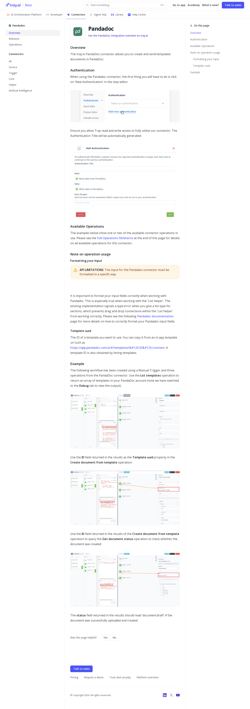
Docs (28, 5)
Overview (195, 33)
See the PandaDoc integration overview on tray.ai (118, 35)
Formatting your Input (206, 59)
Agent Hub (100, 14)
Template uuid (201, 65)
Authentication (198, 39)
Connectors (78, 14)
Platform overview (147, 677)
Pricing (74, 677)
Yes (105, 637)
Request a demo (94, 677)
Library (119, 14)
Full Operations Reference (115, 238)
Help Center (139, 14)
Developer (56, 14)
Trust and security (120, 677)
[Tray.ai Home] (13, 5)
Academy (194, 5)
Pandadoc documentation (155, 316)
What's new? (210, 5)
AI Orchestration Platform (26, 14)
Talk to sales (233, 5)
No (114, 637)
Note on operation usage (205, 52)
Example (195, 72)
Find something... (127, 5)
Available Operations (202, 46)
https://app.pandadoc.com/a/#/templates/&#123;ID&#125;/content (117, 348)
